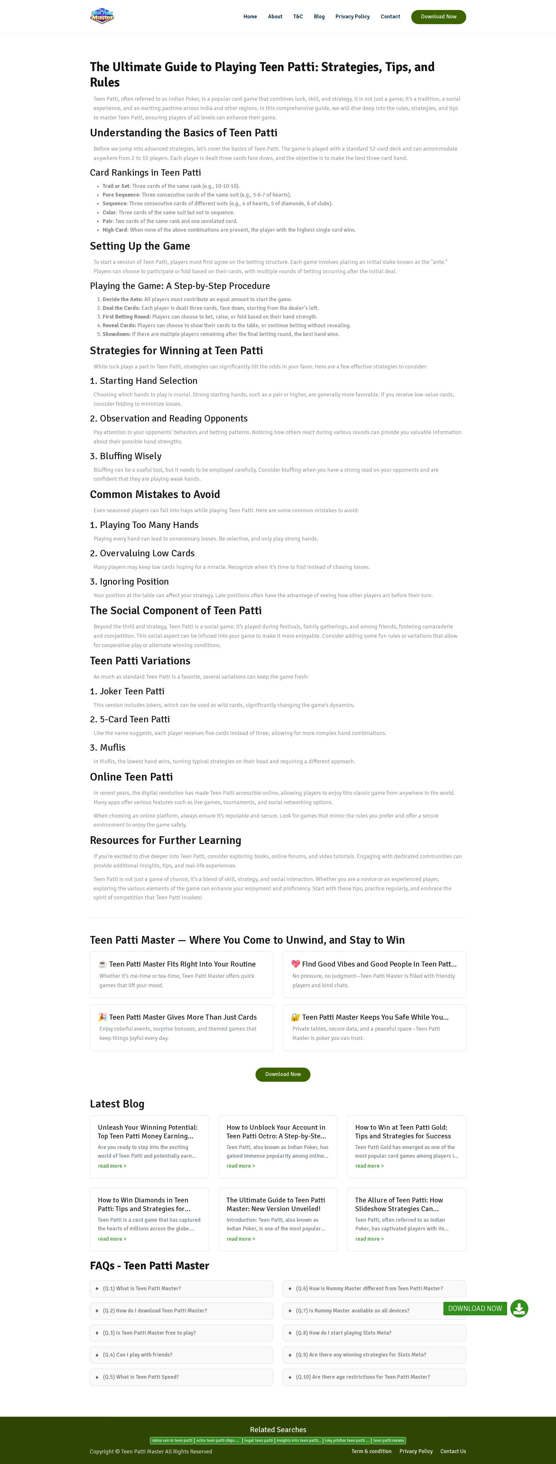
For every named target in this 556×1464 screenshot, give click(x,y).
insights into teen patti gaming (300, 1440)
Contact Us (453, 1451)
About (275, 16)
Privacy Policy (353, 16)
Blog (319, 16)
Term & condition (372, 1451)
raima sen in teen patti (172, 1440)
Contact (390, 16)
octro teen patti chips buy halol (219, 1440)
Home (250, 16)
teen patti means (388, 1440)
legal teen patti (259, 1440)
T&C (298, 16)
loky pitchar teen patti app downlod (348, 1440)
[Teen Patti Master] (133, 16)
